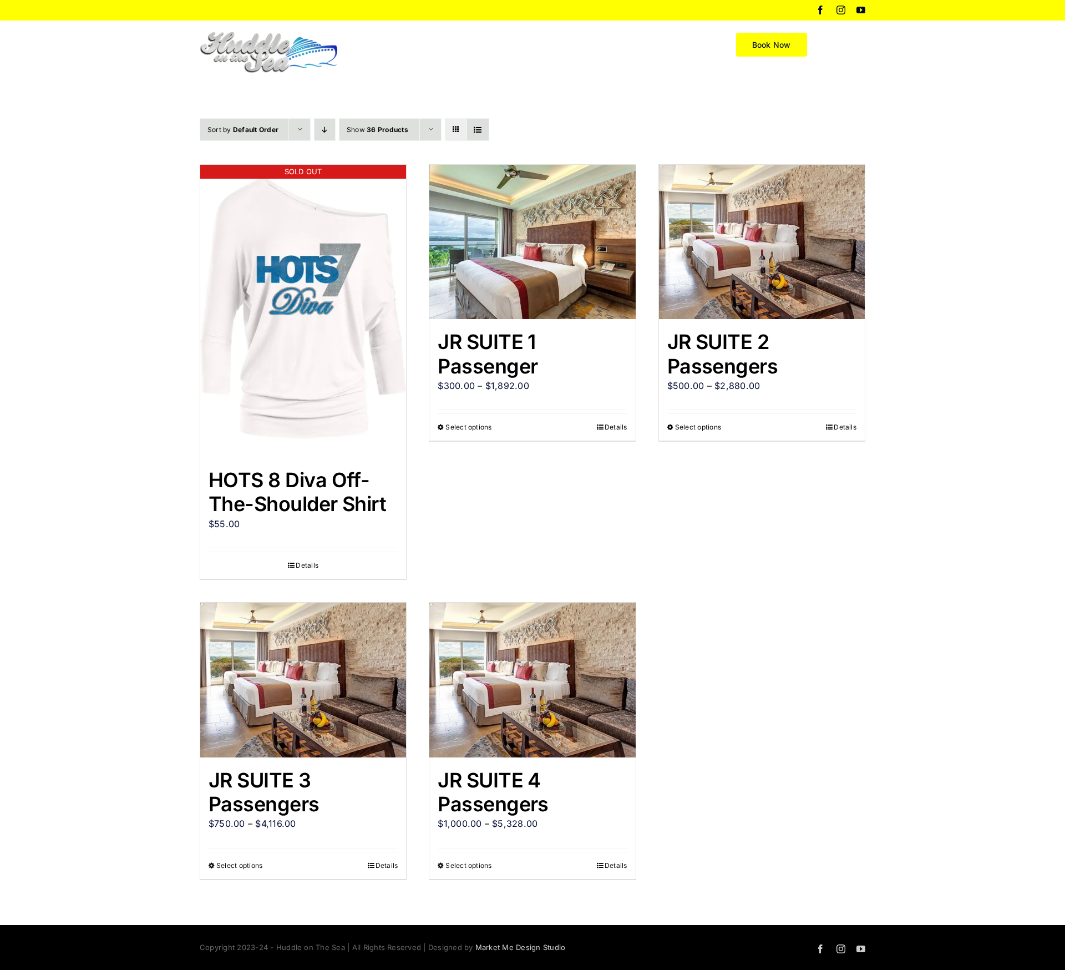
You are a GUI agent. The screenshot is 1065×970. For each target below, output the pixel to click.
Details (307, 565)
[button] (847, 44)
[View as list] (478, 129)
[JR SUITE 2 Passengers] (762, 242)
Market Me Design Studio (520, 947)
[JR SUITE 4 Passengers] (532, 680)
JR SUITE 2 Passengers (722, 354)
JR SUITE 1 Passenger (487, 354)
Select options (468, 427)
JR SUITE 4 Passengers (493, 792)
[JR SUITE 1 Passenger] (532, 242)
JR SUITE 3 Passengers (264, 792)
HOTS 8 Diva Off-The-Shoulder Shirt (297, 492)
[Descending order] (325, 129)
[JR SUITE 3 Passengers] (303, 680)
